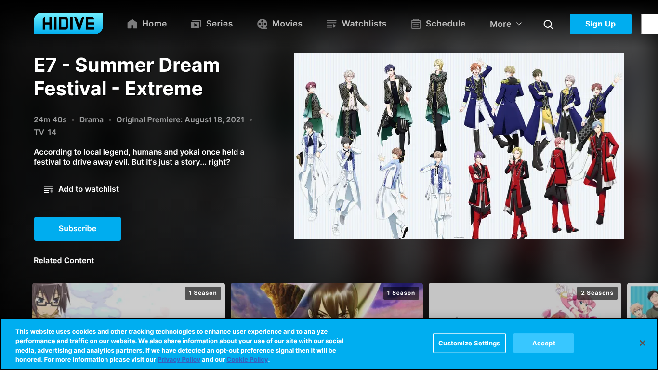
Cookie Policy (247, 360)
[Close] (642, 343)
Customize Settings (469, 343)
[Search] (548, 24)
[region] (329, 344)
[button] (81, 189)
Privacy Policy (179, 360)
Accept (543, 343)
